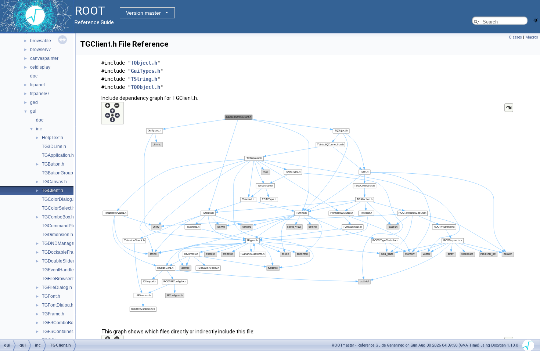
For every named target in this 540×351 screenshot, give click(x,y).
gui (33, 111)
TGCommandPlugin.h (63, 225)
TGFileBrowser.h (58, 278)
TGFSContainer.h (59, 331)
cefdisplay (40, 67)
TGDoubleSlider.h (60, 261)
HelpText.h (52, 137)
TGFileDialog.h (57, 287)
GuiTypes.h (145, 71)
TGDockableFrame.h (62, 252)
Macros (531, 37)
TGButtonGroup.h (59, 173)
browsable (40, 40)
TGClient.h (52, 190)
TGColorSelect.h (58, 208)
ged (34, 102)
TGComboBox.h (58, 217)
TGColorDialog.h (59, 199)
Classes (515, 37)
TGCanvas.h (54, 181)
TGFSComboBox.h (60, 322)
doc (33, 76)
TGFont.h (51, 296)
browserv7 (40, 49)
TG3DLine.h (54, 146)
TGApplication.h (58, 155)
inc (39, 128)
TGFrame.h (53, 313)
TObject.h (144, 63)
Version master (143, 13)
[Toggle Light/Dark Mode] (535, 20)
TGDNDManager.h (60, 243)
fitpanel (37, 84)
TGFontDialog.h (57, 305)
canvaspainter (44, 58)
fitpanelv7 (40, 93)
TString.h (144, 79)
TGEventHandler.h (60, 269)
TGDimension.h (57, 234)
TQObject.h (145, 87)
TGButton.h (53, 164)
